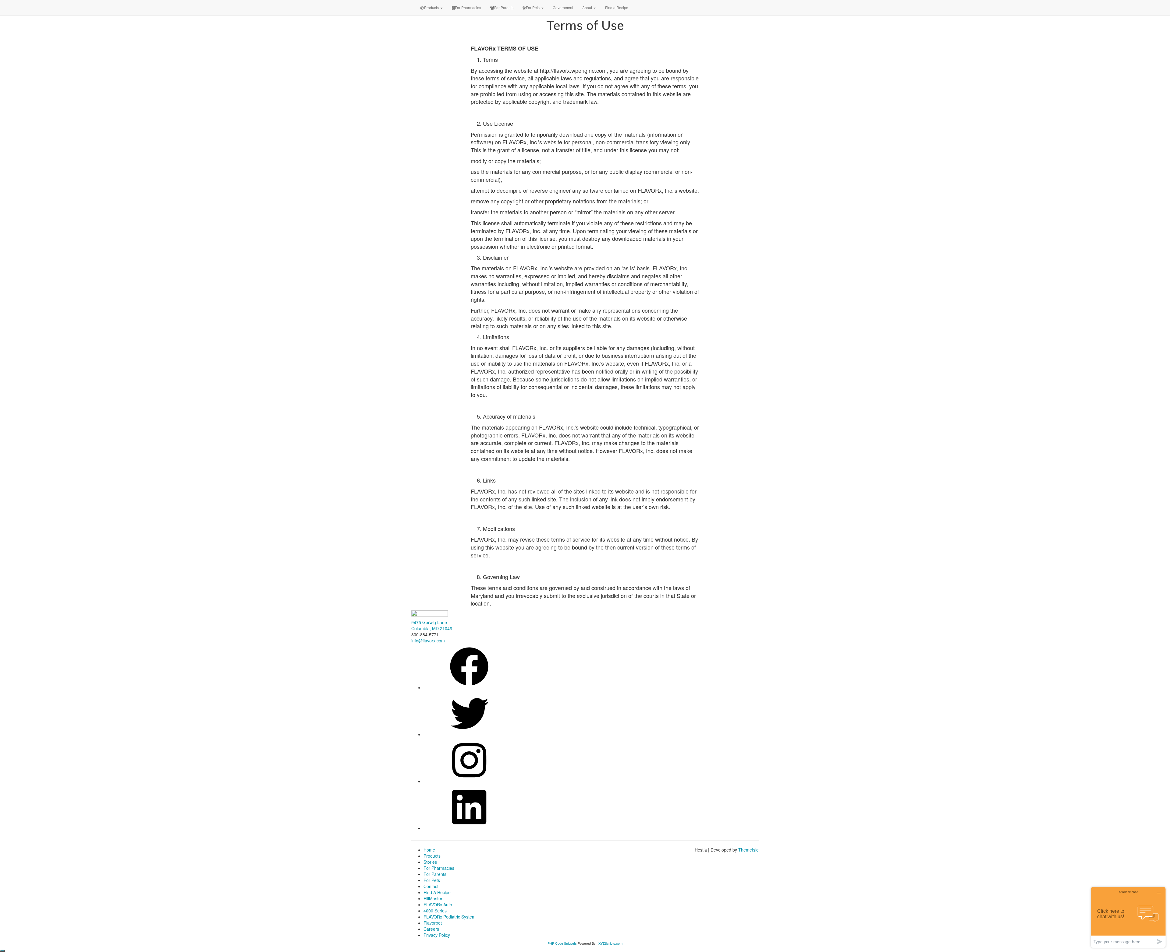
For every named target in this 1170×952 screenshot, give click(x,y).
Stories (430, 862)
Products (432, 7)
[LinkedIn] (469, 828)
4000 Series (435, 911)
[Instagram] (469, 781)
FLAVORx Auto (438, 904)
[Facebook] (469, 687)
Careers (431, 929)
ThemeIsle (748, 850)
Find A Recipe (437, 892)
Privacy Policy (437, 935)
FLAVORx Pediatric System (450, 917)
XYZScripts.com (610, 943)
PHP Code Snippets (562, 943)
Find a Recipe (616, 7)
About (587, 7)
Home (429, 850)
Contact (431, 886)
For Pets (533, 7)
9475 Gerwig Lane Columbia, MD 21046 (431, 625)
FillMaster (433, 898)
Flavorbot (433, 923)
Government (563, 7)
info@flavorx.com (428, 641)
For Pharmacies (468, 7)
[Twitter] (469, 734)
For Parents (503, 7)
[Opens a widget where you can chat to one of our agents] (1128, 917)
